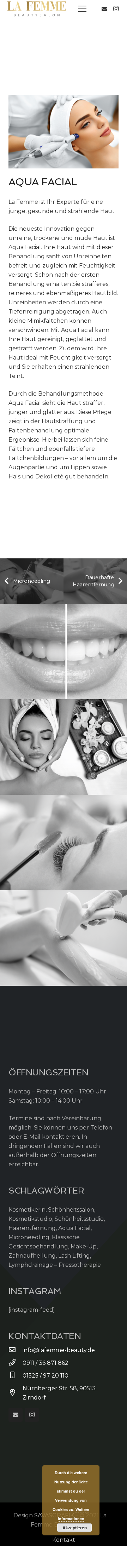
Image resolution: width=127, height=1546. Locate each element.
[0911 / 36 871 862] (15, 1363)
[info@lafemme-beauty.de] (15, 1350)
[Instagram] (115, 9)
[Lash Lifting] (63, 842)
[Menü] (82, 9)
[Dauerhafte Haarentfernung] (63, 938)
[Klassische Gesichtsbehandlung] (63, 747)
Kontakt (63, 1539)
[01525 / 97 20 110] (15, 1375)
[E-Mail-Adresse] (104, 9)
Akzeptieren (74, 1527)
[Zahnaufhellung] (63, 651)
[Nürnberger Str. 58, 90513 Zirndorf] (15, 1393)
